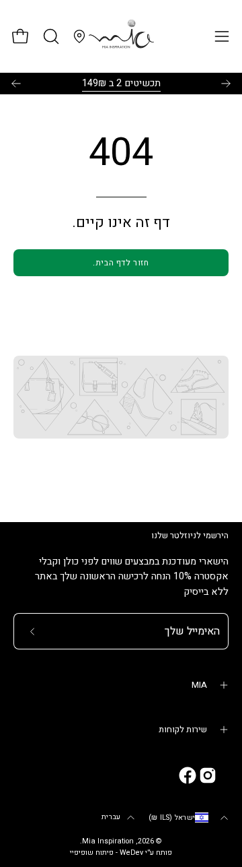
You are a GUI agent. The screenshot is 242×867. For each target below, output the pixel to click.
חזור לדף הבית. (121, 263)
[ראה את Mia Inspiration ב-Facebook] (187, 775)
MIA (199, 685)
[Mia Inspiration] (121, 36)
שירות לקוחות (183, 730)
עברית (111, 817)
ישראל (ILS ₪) (172, 817)
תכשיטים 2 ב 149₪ (121, 83)
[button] (49, 36)
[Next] (226, 83)
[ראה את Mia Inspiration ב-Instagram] (208, 775)
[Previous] (16, 83)
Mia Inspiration (108, 841)
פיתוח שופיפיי (92, 852)
